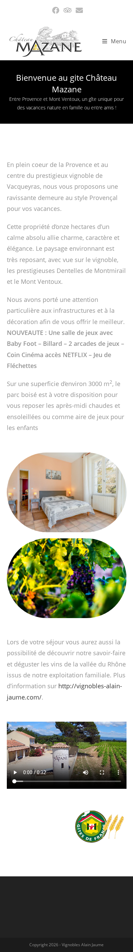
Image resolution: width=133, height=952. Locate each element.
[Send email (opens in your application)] (78, 10)
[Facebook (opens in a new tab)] (55, 10)
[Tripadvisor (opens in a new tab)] (67, 10)
